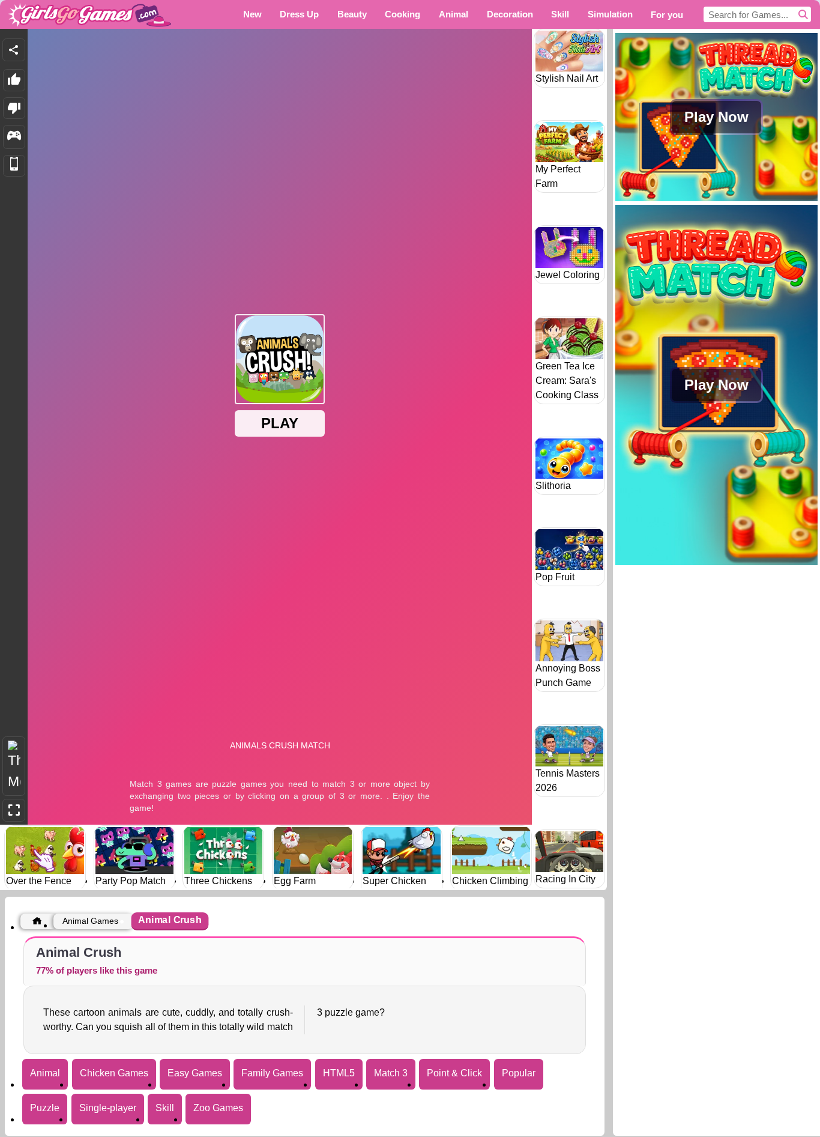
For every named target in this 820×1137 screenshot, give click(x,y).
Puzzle (44, 1108)
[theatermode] (13, 766)
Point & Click (454, 1073)
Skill (164, 1108)
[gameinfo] (14, 137)
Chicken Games (114, 1073)
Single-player (107, 1108)
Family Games (272, 1073)
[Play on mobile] (14, 166)
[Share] (13, 49)
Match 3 (391, 1073)
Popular (518, 1073)
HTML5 (339, 1073)
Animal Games (90, 921)
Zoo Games (218, 1108)
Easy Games (194, 1073)
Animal (45, 1073)
